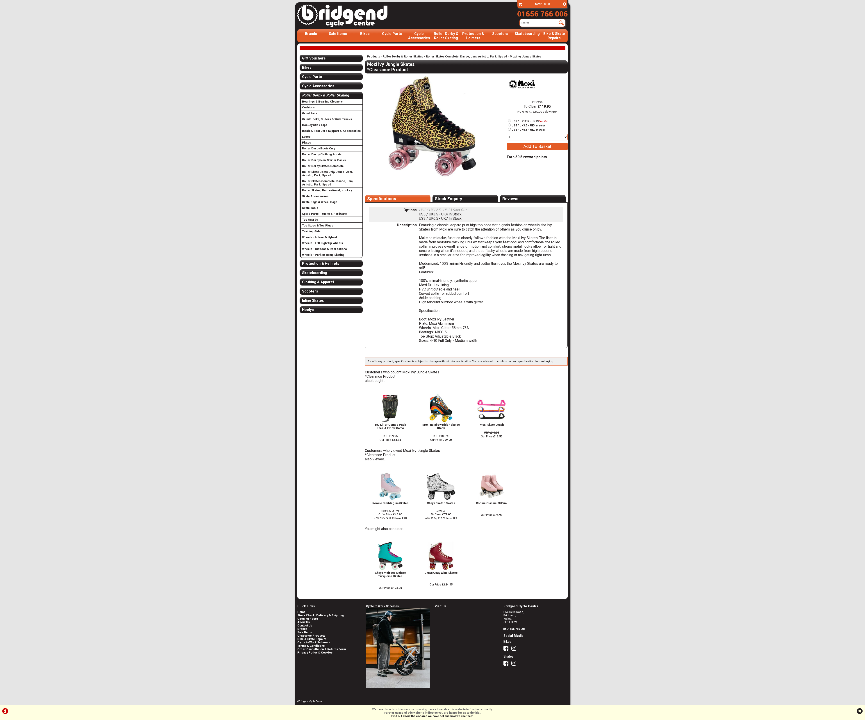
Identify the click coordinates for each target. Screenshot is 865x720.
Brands (311, 34)
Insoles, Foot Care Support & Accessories (331, 131)
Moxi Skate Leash (492, 424)
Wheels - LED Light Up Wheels (322, 243)
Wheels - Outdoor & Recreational (325, 249)
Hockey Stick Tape (315, 125)
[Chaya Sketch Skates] (441, 499)
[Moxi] (522, 93)
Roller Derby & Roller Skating (446, 36)
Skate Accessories (315, 196)
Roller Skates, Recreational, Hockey (327, 190)
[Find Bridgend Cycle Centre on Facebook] (507, 649)
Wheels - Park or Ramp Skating (323, 254)
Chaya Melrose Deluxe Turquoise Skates (390, 574)
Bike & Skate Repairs (554, 36)
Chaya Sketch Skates (441, 503)
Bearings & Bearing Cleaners (322, 101)
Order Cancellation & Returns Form (321, 649)
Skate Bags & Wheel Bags (319, 202)
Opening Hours (307, 618)
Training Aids (311, 231)
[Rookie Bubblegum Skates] (390, 499)
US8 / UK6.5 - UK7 (528, 129)
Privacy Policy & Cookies (314, 652)
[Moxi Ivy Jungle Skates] (432, 126)
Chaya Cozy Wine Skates (441, 572)
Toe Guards (310, 219)
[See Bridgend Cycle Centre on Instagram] (515, 649)
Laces (306, 136)
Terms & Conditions (311, 645)
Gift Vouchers (314, 58)
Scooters (500, 34)
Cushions (308, 107)
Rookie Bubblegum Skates (390, 503)
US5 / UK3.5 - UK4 (528, 125)
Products (373, 56)
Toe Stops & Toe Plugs (317, 225)
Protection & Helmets (473, 36)
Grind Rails (309, 113)
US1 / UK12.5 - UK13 (530, 121)
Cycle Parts (392, 34)
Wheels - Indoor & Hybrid (319, 237)
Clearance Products (311, 635)
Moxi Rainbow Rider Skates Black (441, 426)
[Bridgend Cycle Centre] (350, 16)
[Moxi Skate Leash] (491, 421)
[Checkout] (520, 4)
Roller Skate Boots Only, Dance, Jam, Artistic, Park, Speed (327, 173)
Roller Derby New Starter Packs (324, 160)
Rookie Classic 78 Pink (491, 503)
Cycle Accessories (419, 36)
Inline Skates (313, 300)
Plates (306, 142)
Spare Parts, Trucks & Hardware (324, 213)
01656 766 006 (516, 629)
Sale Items (338, 34)
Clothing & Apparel (318, 282)
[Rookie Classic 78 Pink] (491, 499)
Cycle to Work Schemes (313, 642)
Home (301, 612)
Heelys (308, 310)
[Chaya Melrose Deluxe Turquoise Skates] (390, 569)
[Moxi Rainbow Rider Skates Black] (441, 421)
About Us (303, 622)
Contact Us (304, 625)
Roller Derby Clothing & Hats (321, 154)
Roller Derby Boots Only (318, 148)
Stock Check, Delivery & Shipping (320, 615)
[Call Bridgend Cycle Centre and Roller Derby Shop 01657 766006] (542, 13)
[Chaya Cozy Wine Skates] (441, 569)
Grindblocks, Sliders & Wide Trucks (327, 119)
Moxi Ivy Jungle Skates (525, 56)
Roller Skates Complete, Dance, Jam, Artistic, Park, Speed (466, 56)
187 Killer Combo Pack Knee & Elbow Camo (390, 426)
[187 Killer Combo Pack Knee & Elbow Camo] (390, 421)
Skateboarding (527, 34)
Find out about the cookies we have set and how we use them (432, 716)
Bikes (365, 34)
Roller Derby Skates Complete (323, 166)
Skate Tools (310, 208)
